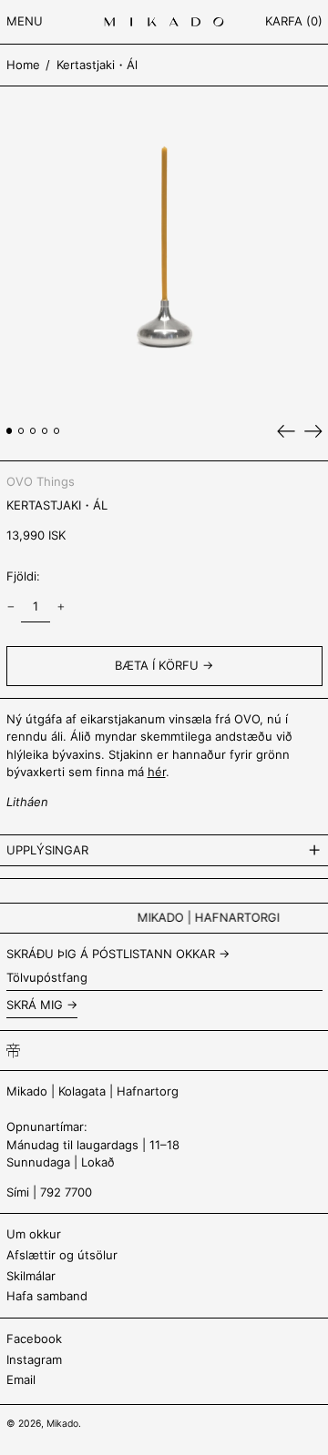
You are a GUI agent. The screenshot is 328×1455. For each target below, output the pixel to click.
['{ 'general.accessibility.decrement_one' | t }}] (10, 607)
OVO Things (40, 481)
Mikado (62, 1424)
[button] (294, 22)
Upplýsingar (47, 850)
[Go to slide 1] (9, 431)
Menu (24, 21)
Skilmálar (31, 1275)
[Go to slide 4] (45, 431)
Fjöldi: (23, 576)
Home (23, 64)
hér (157, 771)
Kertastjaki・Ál (97, 64)
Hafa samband (46, 1295)
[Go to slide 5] (57, 431)
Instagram (34, 1359)
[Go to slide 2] (21, 431)
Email (21, 1379)
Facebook (34, 1338)
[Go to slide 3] (33, 431)
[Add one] (60, 607)
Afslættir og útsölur (62, 1255)
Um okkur (33, 1234)
